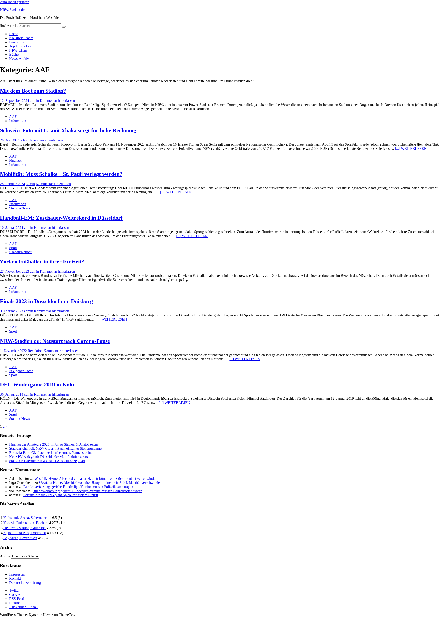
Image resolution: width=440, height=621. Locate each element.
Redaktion (35, 351)
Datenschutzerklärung (25, 583)
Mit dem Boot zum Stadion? (33, 91)
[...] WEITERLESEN (411, 148)
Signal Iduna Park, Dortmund (24, 533)
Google (14, 594)
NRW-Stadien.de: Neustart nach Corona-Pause (55, 341)
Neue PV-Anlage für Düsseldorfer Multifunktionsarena (49, 457)
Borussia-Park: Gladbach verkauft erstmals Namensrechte (50, 453)
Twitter (14, 590)
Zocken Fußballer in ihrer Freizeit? (42, 262)
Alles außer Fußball (23, 607)
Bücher (14, 54)
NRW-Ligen (18, 50)
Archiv (5, 556)
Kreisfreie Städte (21, 38)
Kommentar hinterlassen (57, 101)
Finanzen (15, 160)
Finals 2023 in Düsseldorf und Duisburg (46, 301)
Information (17, 121)
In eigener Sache (21, 371)
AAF (13, 117)
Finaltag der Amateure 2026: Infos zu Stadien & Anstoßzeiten (53, 444)
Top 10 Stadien (20, 46)
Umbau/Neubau (20, 252)
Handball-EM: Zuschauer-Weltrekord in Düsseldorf (61, 218)
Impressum (17, 574)
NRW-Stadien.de (12, 10)
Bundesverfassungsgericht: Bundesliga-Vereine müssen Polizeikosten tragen (78, 487)
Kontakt (15, 578)
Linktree (15, 603)
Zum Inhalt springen (14, 2)
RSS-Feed (16, 599)
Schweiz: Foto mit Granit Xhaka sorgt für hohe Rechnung (68, 130)
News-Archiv (19, 59)
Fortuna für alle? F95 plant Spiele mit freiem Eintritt (60, 495)
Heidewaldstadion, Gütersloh (24, 528)
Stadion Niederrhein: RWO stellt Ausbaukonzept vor (47, 461)
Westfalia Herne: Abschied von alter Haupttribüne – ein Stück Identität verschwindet (95, 478)
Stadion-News (19, 208)
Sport (13, 248)
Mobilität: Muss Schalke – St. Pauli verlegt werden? (61, 174)
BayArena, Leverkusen (20, 538)
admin (34, 101)
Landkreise (17, 42)
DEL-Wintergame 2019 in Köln (37, 385)
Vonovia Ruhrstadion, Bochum (25, 523)
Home (13, 34)
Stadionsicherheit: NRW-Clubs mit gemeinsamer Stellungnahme (55, 448)
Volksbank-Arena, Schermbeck (26, 518)
